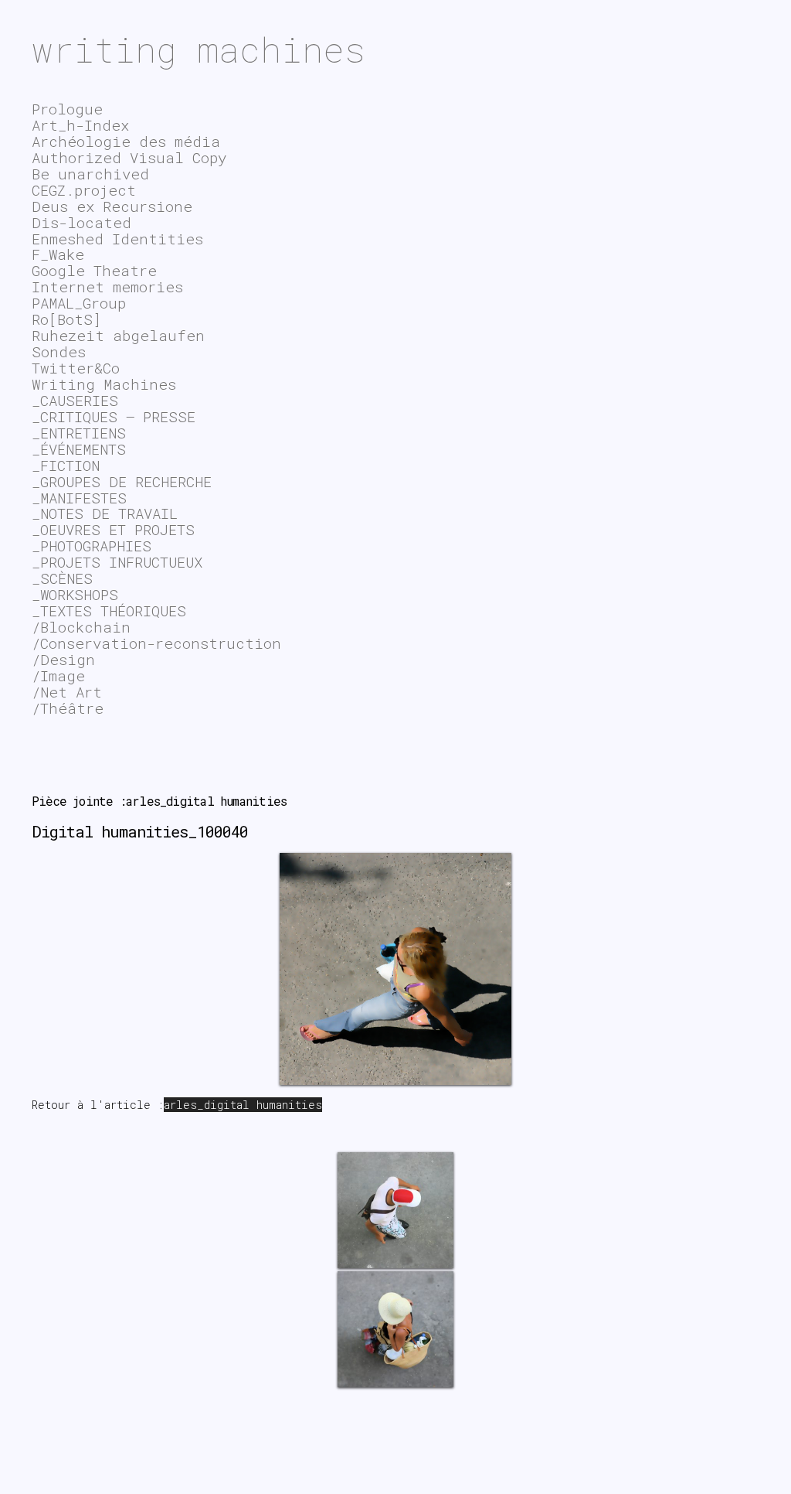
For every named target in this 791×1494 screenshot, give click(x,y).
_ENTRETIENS (79, 432)
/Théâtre (68, 708)
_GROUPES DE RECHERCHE (122, 481)
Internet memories (107, 286)
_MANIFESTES (79, 497)
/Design (63, 659)
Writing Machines (104, 384)
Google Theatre (94, 270)
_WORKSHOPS (75, 594)
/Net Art (67, 691)
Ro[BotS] (66, 319)
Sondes (59, 351)
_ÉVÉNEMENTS (79, 449)
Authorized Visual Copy (129, 157)
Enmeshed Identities (117, 238)
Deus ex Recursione (112, 206)
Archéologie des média (126, 141)
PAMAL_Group (79, 302)
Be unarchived (90, 173)
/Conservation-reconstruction (156, 643)
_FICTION (66, 465)
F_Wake (58, 254)
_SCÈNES (62, 578)
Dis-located (81, 222)
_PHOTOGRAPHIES (91, 545)
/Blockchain (81, 626)
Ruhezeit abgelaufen (118, 335)
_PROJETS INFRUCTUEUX (117, 561)
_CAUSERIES (75, 400)
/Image (58, 675)
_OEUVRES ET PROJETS (113, 529)
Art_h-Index (80, 125)
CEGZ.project (84, 190)
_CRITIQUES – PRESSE (113, 416)
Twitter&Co (76, 367)
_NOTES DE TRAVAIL (105, 513)
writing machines (198, 49)
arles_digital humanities (243, 1104)
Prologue (67, 108)
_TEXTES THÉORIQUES (109, 610)
